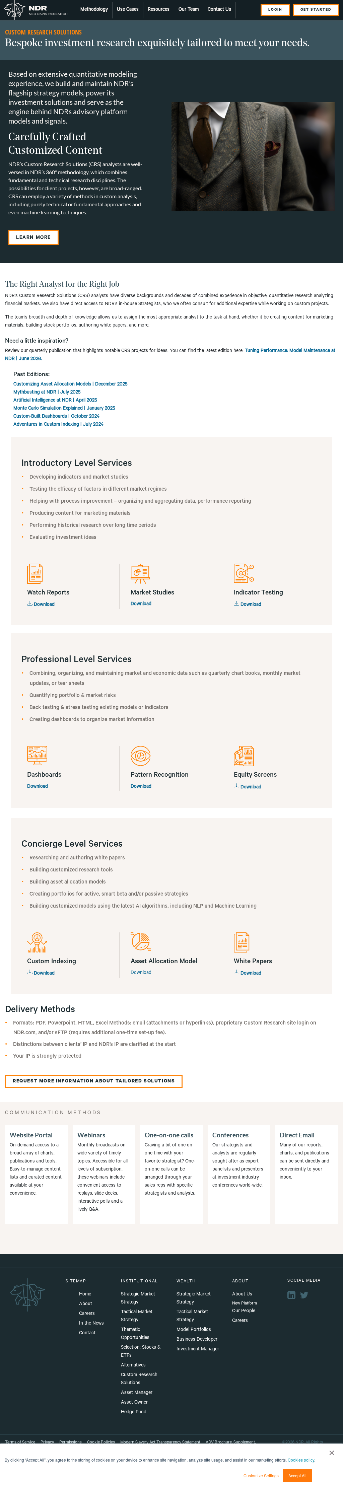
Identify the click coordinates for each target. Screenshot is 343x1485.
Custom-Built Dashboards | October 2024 (56, 417)
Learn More (33, 238)
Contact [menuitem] (87, 1333)
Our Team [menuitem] (189, 10)
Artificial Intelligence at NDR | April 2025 (55, 401)
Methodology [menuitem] (94, 10)
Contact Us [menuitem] (219, 10)
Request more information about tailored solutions (94, 1081)
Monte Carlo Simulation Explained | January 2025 (64, 409)
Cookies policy (301, 1460)
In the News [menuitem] (91, 1324)
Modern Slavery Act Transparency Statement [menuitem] (160, 1442)
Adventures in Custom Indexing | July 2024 (59, 425)
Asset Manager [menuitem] (136, 1393)
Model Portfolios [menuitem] (194, 1330)
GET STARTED (315, 10)
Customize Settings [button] (261, 1475)
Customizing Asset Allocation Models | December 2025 (70, 384)
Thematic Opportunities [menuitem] (135, 1334)
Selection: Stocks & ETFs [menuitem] (140, 1352)
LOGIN (275, 10)
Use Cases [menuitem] (128, 10)
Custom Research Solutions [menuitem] (139, 1379)
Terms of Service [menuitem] (20, 1442)
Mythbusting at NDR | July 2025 (47, 393)
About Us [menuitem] (242, 1294)
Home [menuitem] (85, 1294)
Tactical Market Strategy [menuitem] (136, 1316)
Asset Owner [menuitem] (134, 1403)
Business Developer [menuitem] (197, 1340)
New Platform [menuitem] (244, 1303)
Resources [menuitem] (158, 10)
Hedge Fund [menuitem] (133, 1412)
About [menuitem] (85, 1304)
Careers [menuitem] (87, 1314)
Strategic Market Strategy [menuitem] (138, 1298)
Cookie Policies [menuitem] (101, 1442)
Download (43, 605)
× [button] (332, 1450)
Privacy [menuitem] (47, 1442)
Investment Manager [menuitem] (198, 1349)
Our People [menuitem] (243, 1311)
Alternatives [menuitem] (133, 1365)
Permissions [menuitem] (70, 1442)
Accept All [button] (297, 1475)
